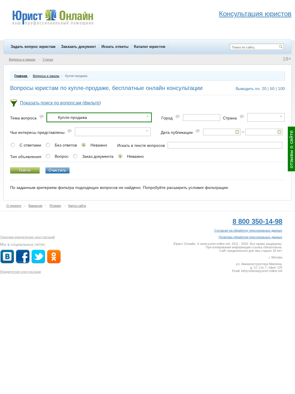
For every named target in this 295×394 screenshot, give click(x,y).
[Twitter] (38, 262)
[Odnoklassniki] (54, 262)
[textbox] (201, 117)
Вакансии (35, 205)
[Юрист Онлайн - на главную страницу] (52, 18)
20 (264, 88)
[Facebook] (23, 262)
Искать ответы (114, 46)
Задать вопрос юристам (33, 46)
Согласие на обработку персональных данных (248, 230)
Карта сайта (77, 205)
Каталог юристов (149, 46)
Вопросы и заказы (22, 59)
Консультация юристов (255, 14)
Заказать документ (78, 46)
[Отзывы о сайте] (291, 149)
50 (272, 88)
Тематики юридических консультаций (27, 237)
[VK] (7, 262)
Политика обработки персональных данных (250, 237)
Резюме (55, 205)
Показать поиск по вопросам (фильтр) (60, 102)
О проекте (13, 205)
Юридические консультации (20, 271)
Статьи (48, 59)
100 (281, 88)
